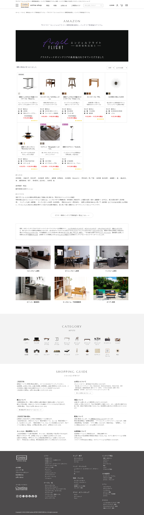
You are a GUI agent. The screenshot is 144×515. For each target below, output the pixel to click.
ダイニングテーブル (32, 232)
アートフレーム (107, 463)
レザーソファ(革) (49, 467)
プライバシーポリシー (22, 472)
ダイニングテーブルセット (51, 487)
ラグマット (106, 460)
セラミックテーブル (50, 498)
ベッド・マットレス (105, 232)
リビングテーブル (97, 230)
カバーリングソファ (50, 474)
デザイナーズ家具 (107, 477)
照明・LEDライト (107, 458)
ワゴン (75, 498)
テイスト (105, 500)
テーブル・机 (48, 483)
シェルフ (76, 484)
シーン (104, 484)
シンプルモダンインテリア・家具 (111, 502)
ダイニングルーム (107, 488)
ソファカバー (48, 478)
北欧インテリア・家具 (108, 508)
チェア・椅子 (77, 456)
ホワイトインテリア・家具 (109, 504)
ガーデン (105, 495)
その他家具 (106, 473)
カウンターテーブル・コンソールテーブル (55, 488)
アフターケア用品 (107, 469)
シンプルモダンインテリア (75, 228)
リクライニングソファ (50, 472)
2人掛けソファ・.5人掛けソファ (53, 460)
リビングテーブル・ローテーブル (53, 490)
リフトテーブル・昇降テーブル (52, 494)
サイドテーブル (49, 492)
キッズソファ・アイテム (109, 476)
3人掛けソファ (48, 458)
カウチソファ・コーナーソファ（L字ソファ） (56, 463)
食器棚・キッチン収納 (79, 486)
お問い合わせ (20, 477)
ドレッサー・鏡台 (78, 487)
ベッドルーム (106, 490)
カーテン (105, 461)
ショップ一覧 (20, 470)
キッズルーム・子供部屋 (109, 493)
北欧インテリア (116, 228)
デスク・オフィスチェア (81, 492)
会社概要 (18, 467)
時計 (104, 465)
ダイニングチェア (78, 458)
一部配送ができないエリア (97, 419)
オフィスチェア (78, 496)
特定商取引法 (20, 475)
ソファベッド (48, 471)
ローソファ (47, 469)
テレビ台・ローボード (79, 480)
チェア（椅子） (78, 232)
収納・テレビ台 (78, 478)
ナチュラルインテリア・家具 (110, 506)
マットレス (77, 471)
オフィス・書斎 (107, 492)
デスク (75, 494)
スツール (76, 461)
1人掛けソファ (48, 461)
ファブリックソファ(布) (51, 465)
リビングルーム (107, 486)
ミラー (105, 467)
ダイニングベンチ (78, 460)
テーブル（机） (68, 232)
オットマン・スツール (50, 476)
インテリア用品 (63, 234)
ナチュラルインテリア (104, 228)
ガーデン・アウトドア (108, 479)
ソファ (75, 230)
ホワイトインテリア (90, 228)
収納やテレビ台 (33, 234)
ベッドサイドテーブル (50, 496)
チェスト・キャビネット (80, 482)
